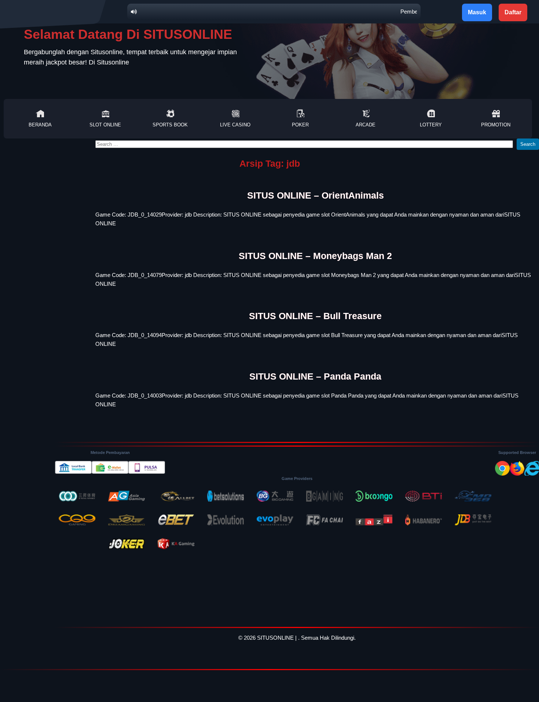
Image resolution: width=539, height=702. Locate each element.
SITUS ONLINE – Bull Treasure (315, 316)
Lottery (431, 125)
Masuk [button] (477, 12)
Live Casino (235, 125)
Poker (300, 125)
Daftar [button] (513, 12)
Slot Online (105, 125)
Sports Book (170, 125)
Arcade (365, 125)
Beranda (40, 125)
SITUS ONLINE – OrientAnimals (315, 195)
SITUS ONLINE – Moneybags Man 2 (315, 256)
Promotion (495, 125)
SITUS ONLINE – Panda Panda (315, 376)
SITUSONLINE (275, 638)
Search (527, 144)
